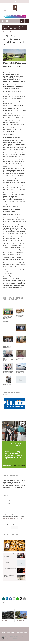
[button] (14, 527)
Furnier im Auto (6, 620)
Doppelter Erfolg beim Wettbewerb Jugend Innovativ (8, 372)
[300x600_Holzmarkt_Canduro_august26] (14, 468)
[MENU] (7, 21)
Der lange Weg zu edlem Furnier (19, 344)
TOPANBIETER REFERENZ (19, 605)
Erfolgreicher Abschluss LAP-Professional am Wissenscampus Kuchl (8, 345)
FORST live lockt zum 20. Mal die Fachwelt (9, 561)
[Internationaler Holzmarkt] (3, 21)
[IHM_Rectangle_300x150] (14, 545)
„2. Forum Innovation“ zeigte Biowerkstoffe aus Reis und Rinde (9, 555)
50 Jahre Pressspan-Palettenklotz (20, 316)
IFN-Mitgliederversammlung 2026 (8, 359)
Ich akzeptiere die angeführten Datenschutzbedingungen (13, 523)
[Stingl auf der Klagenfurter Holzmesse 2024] (27, 21)
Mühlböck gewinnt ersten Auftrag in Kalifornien (20, 372)
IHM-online (6, 590)
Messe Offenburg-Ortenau (10, 568)
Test (17, 384)
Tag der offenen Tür (21, 620)
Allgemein (10, 605)
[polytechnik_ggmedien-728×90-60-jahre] (14, 16)
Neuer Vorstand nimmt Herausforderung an (20, 332)
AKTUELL (12, 590)
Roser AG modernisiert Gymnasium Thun (20, 359)
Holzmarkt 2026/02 (7, 384)
